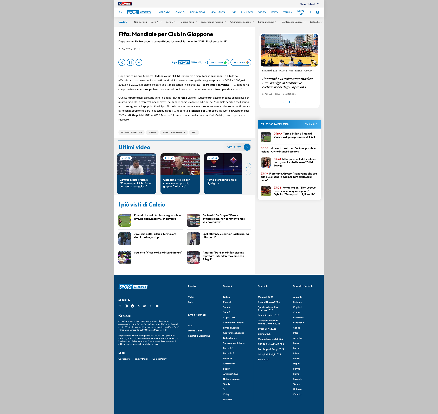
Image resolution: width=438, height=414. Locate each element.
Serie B (226, 312)
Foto (190, 302)
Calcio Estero (230, 337)
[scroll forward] (248, 172)
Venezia (297, 394)
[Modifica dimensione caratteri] (139, 62)
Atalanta (297, 296)
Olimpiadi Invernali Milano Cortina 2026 (269, 322)
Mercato (227, 302)
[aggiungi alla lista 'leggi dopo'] (130, 62)
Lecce (296, 348)
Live (190, 325)
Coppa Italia (229, 317)
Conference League (233, 332)
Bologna (297, 302)
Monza (296, 358)
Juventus (297, 337)
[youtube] (157, 306)
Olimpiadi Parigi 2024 (269, 354)
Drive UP (227, 399)
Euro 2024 (263, 359)
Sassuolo (297, 378)
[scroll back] (248, 165)
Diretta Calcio (195, 330)
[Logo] (139, 12)
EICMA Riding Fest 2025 (271, 344)
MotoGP (227, 358)
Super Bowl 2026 (267, 328)
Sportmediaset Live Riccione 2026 (268, 309)
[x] (138, 306)
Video (191, 296)
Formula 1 (228, 348)
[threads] (151, 306)
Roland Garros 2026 (269, 302)
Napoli (296, 363)
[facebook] (120, 306)
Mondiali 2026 (265, 296)
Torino (296, 384)
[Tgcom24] (125, 3)
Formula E (228, 353)
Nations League (231, 378)
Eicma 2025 (264, 333)
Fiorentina (298, 317)
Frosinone (298, 322)
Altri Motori (229, 363)
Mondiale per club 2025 (270, 338)
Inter (295, 332)
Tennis (226, 384)
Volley (226, 394)
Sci (224, 389)
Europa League (231, 327)
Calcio (226, 296)
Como (296, 312)
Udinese (297, 389)
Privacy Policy (141, 358)
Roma (296, 373)
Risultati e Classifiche (199, 335)
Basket (226, 368)
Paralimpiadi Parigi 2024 (271, 349)
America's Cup (230, 373)
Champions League (233, 322)
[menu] (120, 12)
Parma (296, 368)
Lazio (296, 343)
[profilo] (317, 12)
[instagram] (126, 306)
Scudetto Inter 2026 (268, 315)
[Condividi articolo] (121, 62)
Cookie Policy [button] (159, 358)
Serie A (227, 307)
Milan (296, 353)
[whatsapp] (132, 306)
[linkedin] (144, 306)
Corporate (124, 358)
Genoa (296, 327)
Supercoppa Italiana (233, 343)
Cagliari (297, 307)
